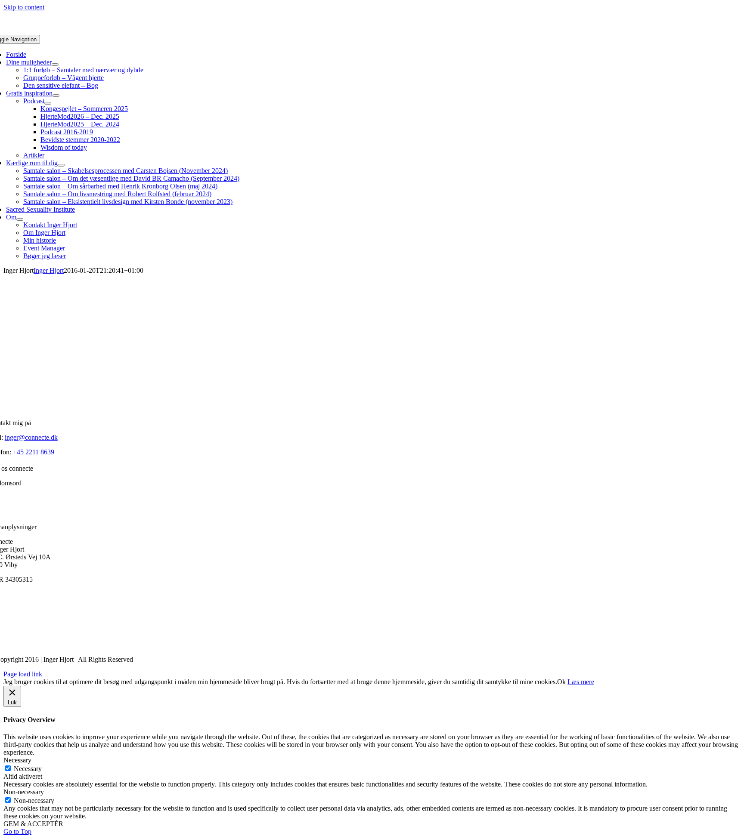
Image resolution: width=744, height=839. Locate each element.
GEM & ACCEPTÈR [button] (33, 823)
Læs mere (580, 681)
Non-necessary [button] (23, 792)
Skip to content (23, 7)
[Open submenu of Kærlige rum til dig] (61, 165)
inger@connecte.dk (31, 437)
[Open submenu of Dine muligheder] (55, 64)
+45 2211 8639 (33, 452)
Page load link (22, 674)
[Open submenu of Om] (19, 219)
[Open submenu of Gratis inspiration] (56, 95)
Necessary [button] (17, 760)
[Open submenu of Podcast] (47, 103)
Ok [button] (561, 681)
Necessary (28, 768)
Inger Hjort (49, 270)
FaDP (28, 594)
